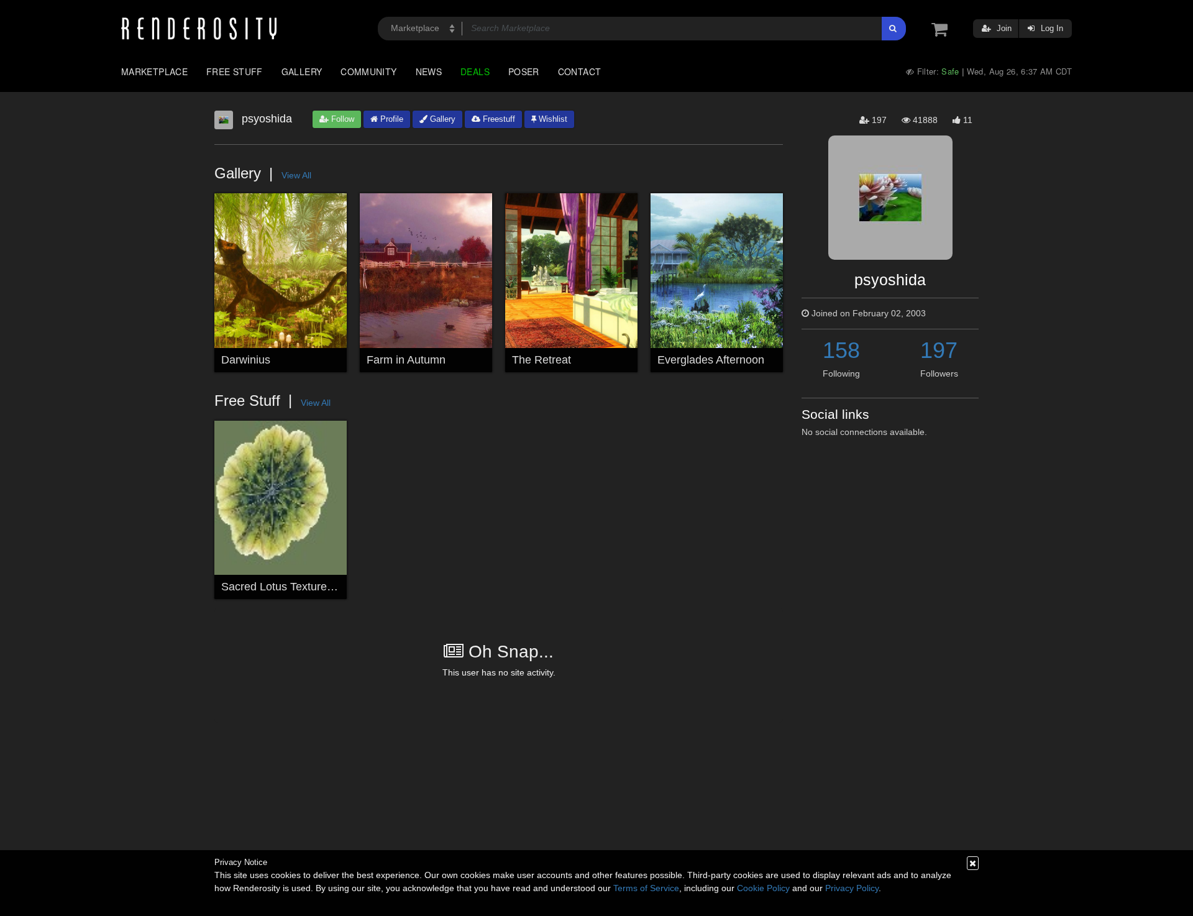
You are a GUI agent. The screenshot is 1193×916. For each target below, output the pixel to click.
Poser (523, 71)
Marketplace (154, 71)
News (429, 71)
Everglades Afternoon (710, 360)
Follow (341, 119)
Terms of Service (646, 888)
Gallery (301, 71)
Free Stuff (234, 71)
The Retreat (541, 360)
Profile (390, 119)
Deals (475, 71)
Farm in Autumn (406, 360)
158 (841, 350)
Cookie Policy (763, 888)
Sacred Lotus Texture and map (297, 586)
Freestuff (497, 119)
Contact (579, 71)
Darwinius (245, 360)
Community (368, 71)
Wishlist (551, 119)
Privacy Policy (852, 888)
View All (296, 175)
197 (939, 350)
